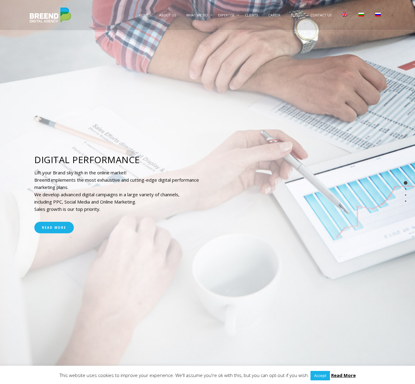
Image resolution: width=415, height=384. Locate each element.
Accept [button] (320, 375)
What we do (197, 15)
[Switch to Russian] (377, 20)
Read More (54, 227)
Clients (251, 15)
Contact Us (320, 15)
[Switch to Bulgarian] (361, 20)
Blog (295, 15)
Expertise (226, 15)
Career (274, 15)
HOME (144, 15)
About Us (167, 15)
